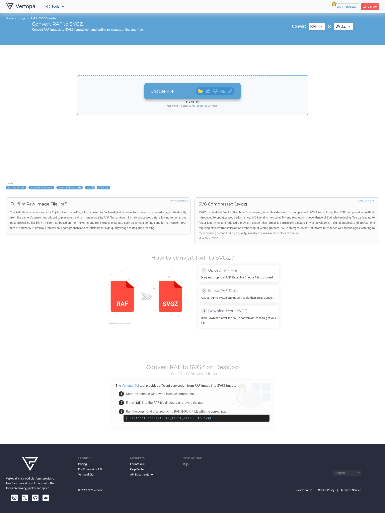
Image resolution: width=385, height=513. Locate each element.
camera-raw (17, 187)
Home (9, 18)
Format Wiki (137, 464)
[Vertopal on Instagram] (14, 498)
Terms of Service (351, 490)
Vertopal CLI (86, 474)
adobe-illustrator (42, 187)
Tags (185, 464)
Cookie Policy (326, 490)
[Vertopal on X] (25, 498)
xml (90, 187)
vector (104, 187)
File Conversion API (90, 469)
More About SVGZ (208, 238)
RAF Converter (178, 200)
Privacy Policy (303, 490)
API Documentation (142, 474)
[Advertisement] (192, 60)
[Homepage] (30, 464)
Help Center (137, 469)
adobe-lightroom (70, 187)
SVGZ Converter (365, 200)
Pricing (82, 464)
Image (21, 18)
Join (202, 105)
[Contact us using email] (46, 498)
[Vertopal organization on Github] (35, 498)
